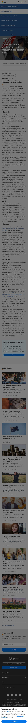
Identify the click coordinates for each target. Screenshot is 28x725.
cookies (7, 711)
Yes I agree (14, 721)
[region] (14, 716)
